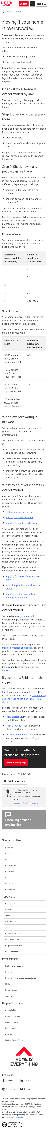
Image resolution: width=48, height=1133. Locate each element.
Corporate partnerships (15, 945)
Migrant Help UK (14, 716)
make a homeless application (17, 647)
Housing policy (11, 972)
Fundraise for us (12, 939)
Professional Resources (15, 966)
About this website (13, 1016)
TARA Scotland (13, 725)
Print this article (16, 780)
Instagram (10, 1089)
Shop (7, 927)
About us (9, 847)
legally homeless (23, 616)
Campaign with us (12, 933)
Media (7, 984)
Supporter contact (12, 951)
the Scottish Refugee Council (21, 734)
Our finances (10, 865)
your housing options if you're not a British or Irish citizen (24, 699)
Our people (9, 871)
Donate (8, 909)
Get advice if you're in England (26, 803)
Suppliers (9, 883)
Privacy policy (10, 1028)
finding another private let (19, 511)
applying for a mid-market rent (22, 522)
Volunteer (9, 915)
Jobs (7, 859)
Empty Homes (11, 990)
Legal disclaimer (12, 1022)
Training (8, 996)
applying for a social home (19, 517)
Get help (8, 853)
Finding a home (13, 11)
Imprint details (17, 1117)
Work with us (10, 921)
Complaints (10, 889)
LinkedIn (27, 1080)
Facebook (10, 1080)
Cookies (8, 1034)
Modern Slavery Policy (14, 1040)
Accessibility (10, 1010)
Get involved (10, 903)
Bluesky (27, 1089)
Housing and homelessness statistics (20, 978)
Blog (7, 877)
